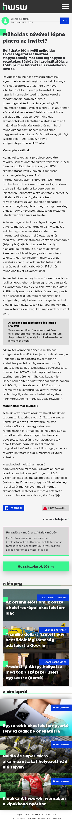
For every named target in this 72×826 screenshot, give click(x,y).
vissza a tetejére (55, 519)
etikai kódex (52, 814)
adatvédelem (44, 818)
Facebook (16, 508)
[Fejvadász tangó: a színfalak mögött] (36, 541)
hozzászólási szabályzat (24, 818)
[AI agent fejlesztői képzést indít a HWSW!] (36, 334)
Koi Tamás (24, 19)
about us (57, 818)
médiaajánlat (37, 814)
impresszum (23, 814)
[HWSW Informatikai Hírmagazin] (15, 6)
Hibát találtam (57, 508)
